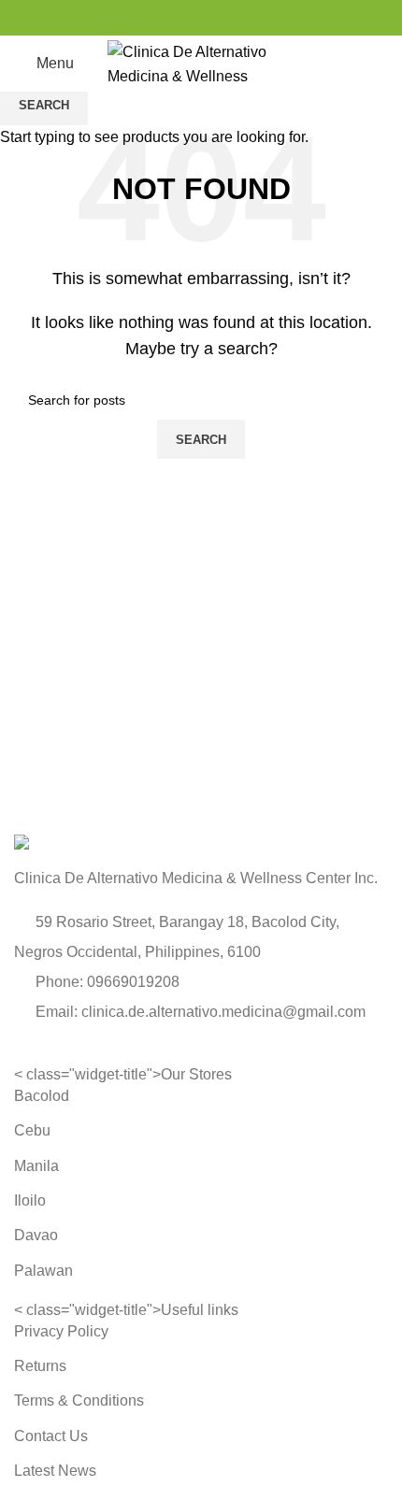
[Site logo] (201, 62)
